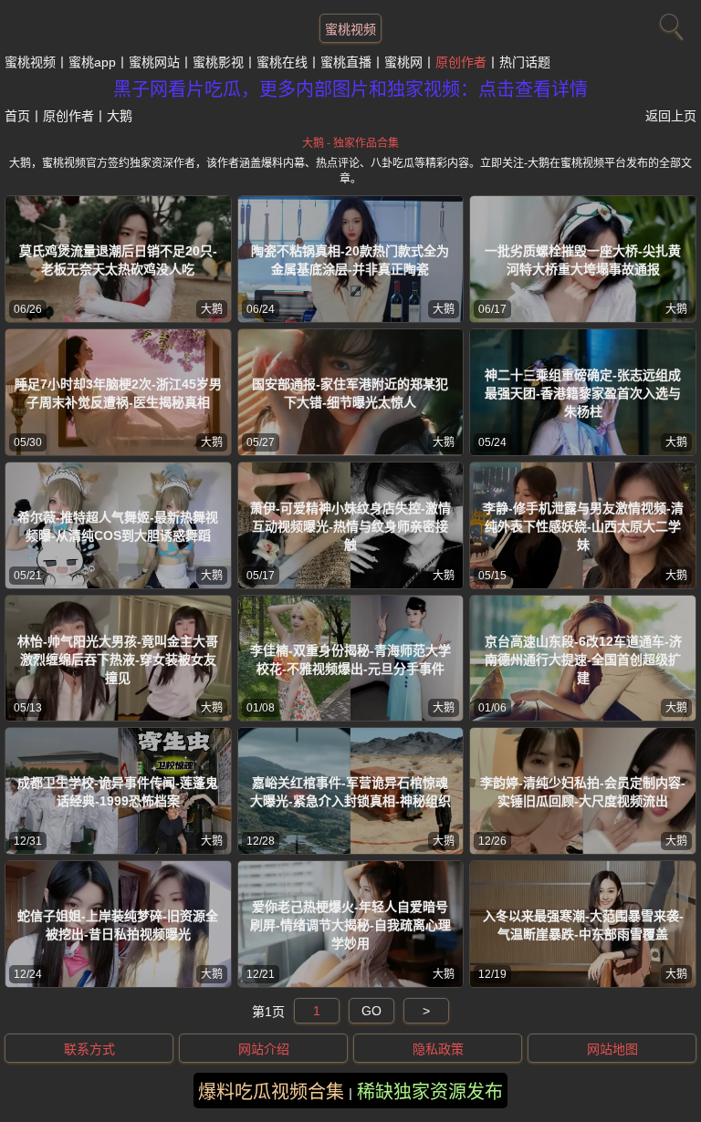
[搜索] (669, 23)
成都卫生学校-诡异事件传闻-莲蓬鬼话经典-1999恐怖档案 (117, 791)
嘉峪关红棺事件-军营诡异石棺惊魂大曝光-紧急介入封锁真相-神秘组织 (350, 791)
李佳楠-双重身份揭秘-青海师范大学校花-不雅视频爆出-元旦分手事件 (350, 659)
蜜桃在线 (282, 62)
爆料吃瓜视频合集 (271, 1092)
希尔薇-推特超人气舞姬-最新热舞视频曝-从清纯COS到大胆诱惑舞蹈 (117, 526)
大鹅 (212, 309)
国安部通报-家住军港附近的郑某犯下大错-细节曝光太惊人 (350, 393)
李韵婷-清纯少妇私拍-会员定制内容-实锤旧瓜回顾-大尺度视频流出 (582, 791)
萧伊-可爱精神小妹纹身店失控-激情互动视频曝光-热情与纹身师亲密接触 (350, 526)
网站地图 (612, 1049)
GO (371, 1010)
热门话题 (524, 62)
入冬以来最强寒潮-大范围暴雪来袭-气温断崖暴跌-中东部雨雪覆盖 (583, 925)
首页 (17, 116)
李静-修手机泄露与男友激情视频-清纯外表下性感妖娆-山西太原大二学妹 (583, 526)
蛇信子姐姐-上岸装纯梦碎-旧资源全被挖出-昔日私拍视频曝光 (117, 925)
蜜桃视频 (350, 29)
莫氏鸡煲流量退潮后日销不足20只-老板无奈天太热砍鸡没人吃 (118, 260)
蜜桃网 (403, 62)
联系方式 (89, 1049)
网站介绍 (263, 1049)
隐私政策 (438, 1049)
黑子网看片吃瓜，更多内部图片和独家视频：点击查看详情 (350, 89)
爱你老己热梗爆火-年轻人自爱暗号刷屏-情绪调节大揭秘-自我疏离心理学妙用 (350, 925)
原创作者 (461, 62)
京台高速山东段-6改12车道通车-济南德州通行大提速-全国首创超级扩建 (583, 659)
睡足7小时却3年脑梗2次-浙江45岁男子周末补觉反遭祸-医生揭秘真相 (118, 393)
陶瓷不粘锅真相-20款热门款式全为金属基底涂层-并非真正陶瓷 (350, 260)
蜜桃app (92, 62)
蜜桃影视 (218, 62)
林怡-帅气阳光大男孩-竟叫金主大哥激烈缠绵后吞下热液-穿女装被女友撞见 (117, 659)
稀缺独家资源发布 (430, 1092)
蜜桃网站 (154, 62)
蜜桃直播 (345, 62)
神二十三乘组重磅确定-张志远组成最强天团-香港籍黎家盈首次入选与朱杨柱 (583, 393)
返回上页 (670, 116)
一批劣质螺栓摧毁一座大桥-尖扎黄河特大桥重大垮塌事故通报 (583, 260)
